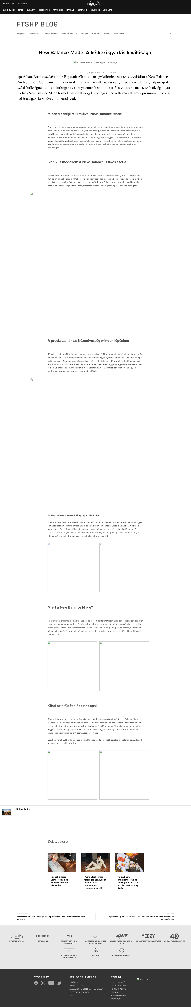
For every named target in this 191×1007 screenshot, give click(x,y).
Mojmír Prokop (94, 72)
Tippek (106, 33)
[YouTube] (51, 984)
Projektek (21, 33)
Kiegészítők (44, 10)
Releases (95, 10)
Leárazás (107, 10)
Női (13, 3)
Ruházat (31, 10)
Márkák (70, 10)
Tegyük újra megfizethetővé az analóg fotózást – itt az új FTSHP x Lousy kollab (128, 883)
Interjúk (84, 33)
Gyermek (22, 3)
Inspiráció (82, 10)
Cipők (20, 10)
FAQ (71, 996)
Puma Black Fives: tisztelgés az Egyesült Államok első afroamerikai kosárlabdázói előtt (95, 883)
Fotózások (34, 33)
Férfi (6, 3)
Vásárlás (74, 982)
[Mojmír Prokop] (7, 811)
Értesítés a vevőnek (79, 992)
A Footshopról (118, 982)
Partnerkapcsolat (120, 986)
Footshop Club (118, 996)
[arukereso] (143, 979)
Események (119, 33)
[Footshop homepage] (94, 4)
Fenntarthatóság (69, 33)
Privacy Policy (76, 986)
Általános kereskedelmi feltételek (86, 989)
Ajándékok (58, 10)
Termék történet (51, 33)
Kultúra (95, 33)
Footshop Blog (118, 989)
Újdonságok (9, 10)
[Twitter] (59, 984)
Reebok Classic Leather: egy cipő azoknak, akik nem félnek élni (60, 881)
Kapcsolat (116, 999)
